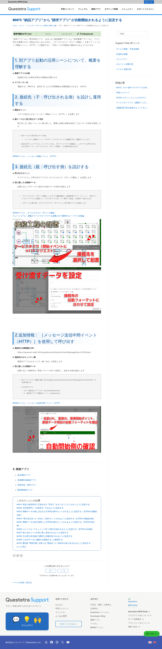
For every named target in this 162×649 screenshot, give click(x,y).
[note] (46, 642)
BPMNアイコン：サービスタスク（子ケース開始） (34, 213)
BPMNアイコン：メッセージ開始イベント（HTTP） (35, 156)
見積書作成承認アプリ (26, 480)
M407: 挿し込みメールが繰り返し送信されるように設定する (42, 532)
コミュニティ (127, 9)
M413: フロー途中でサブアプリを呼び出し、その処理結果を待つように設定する (132, 87)
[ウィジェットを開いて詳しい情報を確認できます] (152, 634)
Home (15, 25)
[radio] (50, 571)
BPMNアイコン (96, 627)
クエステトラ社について (139, 615)
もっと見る (21, 546)
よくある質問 (61, 616)
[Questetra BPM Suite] (133, 602)
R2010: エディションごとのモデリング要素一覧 (132, 97)
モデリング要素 (111, 9)
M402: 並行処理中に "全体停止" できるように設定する (40, 508)
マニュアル (83, 9)
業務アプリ (96, 9)
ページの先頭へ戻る (21, 582)
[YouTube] (68, 642)
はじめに (59, 604)
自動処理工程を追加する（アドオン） (132, 108)
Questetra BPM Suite (18, 2)
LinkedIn (21, 555)
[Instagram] (57, 642)
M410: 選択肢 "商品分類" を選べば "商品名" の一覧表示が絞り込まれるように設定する (53, 543)
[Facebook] (51, 642)
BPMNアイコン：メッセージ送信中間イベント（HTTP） (37, 403)
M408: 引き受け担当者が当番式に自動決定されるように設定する (44, 536)
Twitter (17, 555)
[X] (62, 642)
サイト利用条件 (135, 619)
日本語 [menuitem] (151, 642)
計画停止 (94, 608)
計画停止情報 (122, 54)
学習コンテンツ (67, 9)
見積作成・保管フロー (26, 485)
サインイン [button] (149, 2)
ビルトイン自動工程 (124, 64)
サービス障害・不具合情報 (127, 49)
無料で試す (134, 627)
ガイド (22, 25)
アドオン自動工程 (123, 69)
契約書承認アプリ (25, 490)
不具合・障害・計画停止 (100, 604)
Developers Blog (97, 616)
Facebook (14, 555)
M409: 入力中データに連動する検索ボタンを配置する (40, 539)
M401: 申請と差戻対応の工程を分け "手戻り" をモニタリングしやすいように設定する (53, 504)
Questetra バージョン (99, 612)
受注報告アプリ (24, 475)
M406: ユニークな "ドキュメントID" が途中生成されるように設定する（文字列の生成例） (55, 529)
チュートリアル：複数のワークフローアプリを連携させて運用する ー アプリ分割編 (48, 216)
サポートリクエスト (145, 9)
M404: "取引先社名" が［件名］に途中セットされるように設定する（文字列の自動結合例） (56, 518)
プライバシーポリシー (138, 623)
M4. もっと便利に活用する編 (46, 25)
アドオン (94, 623)
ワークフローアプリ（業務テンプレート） (132, 102)
